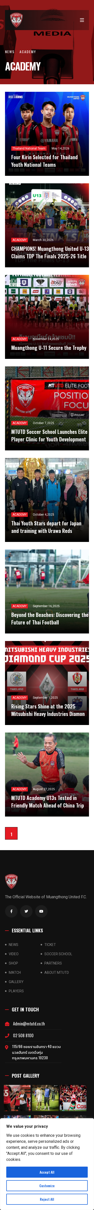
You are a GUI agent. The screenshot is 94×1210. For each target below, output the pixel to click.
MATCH (15, 973)
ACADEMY (28, 51)
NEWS (10, 51)
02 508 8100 (23, 1035)
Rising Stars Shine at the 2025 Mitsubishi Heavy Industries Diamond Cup (49, 713)
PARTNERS (53, 963)
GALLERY (16, 982)
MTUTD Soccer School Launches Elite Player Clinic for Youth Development (49, 435)
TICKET (50, 945)
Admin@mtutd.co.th (29, 1024)
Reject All (47, 1199)
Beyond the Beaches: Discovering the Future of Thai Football (49, 618)
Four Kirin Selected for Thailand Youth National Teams (44, 160)
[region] (47, 1164)
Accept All (47, 1172)
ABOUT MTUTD (56, 973)
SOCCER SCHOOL (58, 954)
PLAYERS (16, 991)
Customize (47, 1185)
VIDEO (14, 954)
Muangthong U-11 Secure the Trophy (48, 347)
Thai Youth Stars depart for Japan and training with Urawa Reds (46, 526)
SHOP (13, 963)
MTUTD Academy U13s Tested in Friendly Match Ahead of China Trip (47, 801)
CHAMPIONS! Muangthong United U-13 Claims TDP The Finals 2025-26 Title (50, 252)
